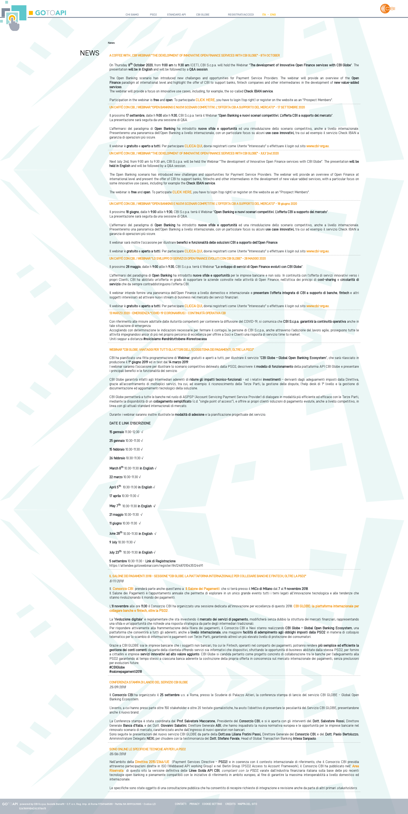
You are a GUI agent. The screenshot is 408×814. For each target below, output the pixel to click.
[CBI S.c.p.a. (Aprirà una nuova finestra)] (387, 8)
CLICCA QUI (193, 146)
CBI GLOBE (203, 14)
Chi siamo (132, 14)
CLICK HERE (205, 100)
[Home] (33, 16)
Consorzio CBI (123, 589)
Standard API (176, 14)
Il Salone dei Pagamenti (203, 589)
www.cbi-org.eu (317, 146)
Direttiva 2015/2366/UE (152, 762)
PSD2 (153, 14)
